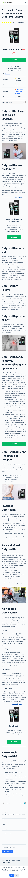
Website (5, 829)
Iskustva (7, 74)
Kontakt (8, 860)
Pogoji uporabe (16, 860)
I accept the (9, 847)
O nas (3, 860)
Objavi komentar (7, 851)
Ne (16, 875)
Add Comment (7, 834)
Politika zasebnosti (6, 862)
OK (11, 875)
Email (4, 824)
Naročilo (14, 60)
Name (4, 819)
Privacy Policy (12, 847)
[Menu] (25, 2)
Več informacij (14, 871)
